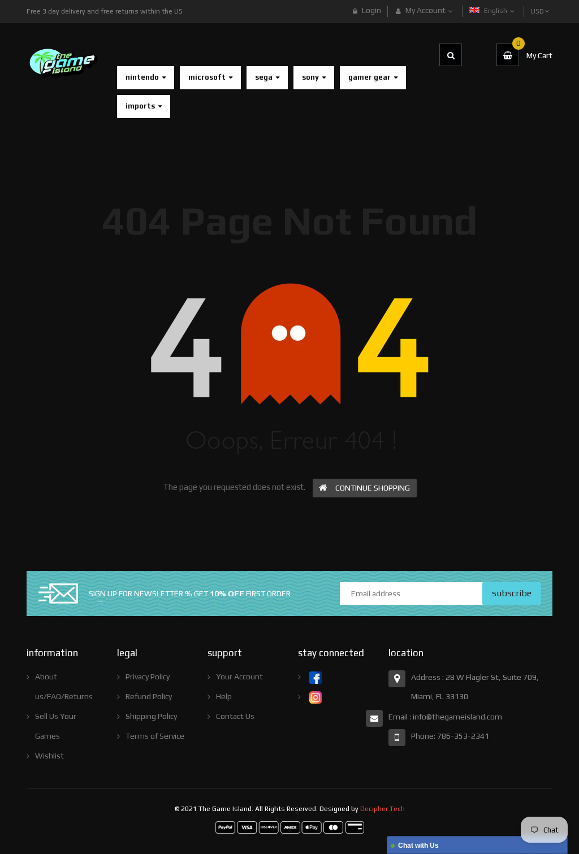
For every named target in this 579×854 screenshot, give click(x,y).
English (496, 11)
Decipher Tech (382, 809)
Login (371, 10)
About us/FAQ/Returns (64, 686)
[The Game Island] (289, 827)
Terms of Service (155, 735)
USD (538, 6)
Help (224, 696)
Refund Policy (149, 696)
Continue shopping (372, 487)
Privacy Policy (148, 676)
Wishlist (49, 755)
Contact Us (235, 716)
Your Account (239, 676)
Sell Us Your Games (55, 726)
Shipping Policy (151, 716)
